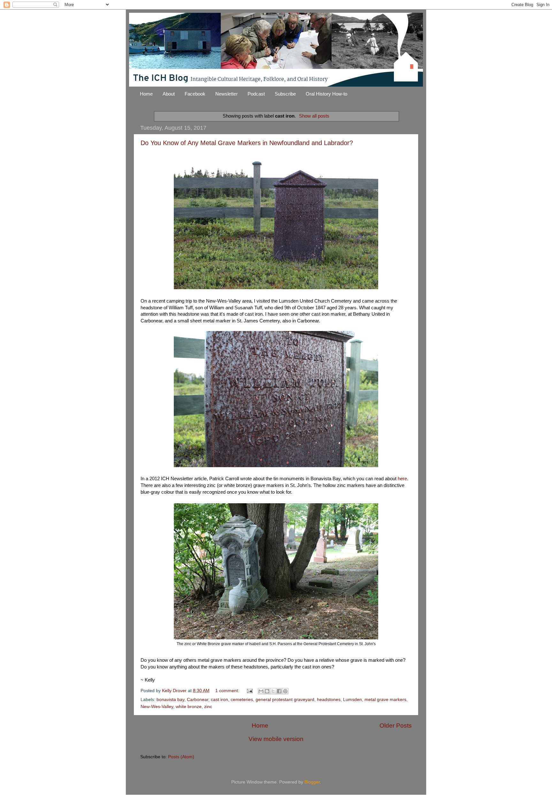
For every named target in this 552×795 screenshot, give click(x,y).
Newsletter (226, 93)
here (402, 478)
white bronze (189, 706)
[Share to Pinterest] (285, 691)
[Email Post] (249, 690)
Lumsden (352, 699)
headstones (329, 699)
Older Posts (395, 725)
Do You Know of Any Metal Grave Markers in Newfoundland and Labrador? (247, 142)
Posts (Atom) (181, 756)
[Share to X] (273, 691)
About (169, 93)
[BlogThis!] (267, 691)
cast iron (219, 699)
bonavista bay (170, 699)
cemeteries (242, 699)
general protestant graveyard (285, 699)
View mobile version (276, 739)
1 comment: (228, 690)
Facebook (195, 93)
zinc (208, 706)
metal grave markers (385, 699)
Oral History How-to (326, 93)
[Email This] (261, 691)
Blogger (312, 782)
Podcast (256, 93)
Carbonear (197, 699)
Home (146, 93)
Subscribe (285, 93)
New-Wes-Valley (157, 706)
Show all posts (314, 116)
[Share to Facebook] (279, 691)
